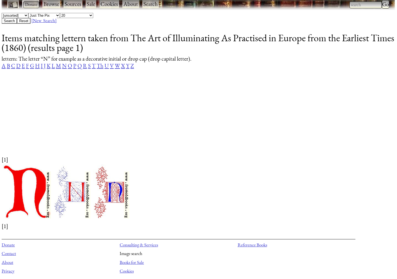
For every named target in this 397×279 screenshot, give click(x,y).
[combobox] (365, 4)
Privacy (8, 271)
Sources (73, 4)
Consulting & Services (139, 245)
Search (150, 4)
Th (100, 65)
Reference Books (252, 245)
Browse (51, 4)
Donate (8, 245)
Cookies (109, 4)
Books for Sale (132, 262)
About (130, 4)
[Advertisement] (164, 118)
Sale (91, 4)
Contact (9, 253)
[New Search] (44, 20)
